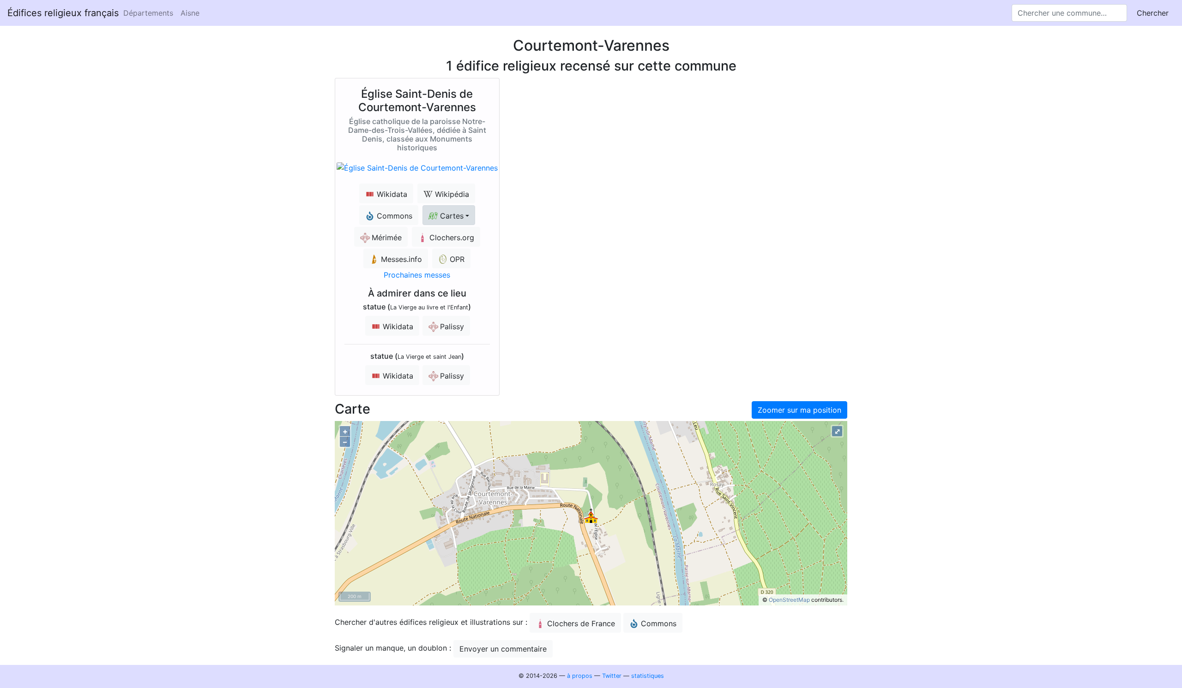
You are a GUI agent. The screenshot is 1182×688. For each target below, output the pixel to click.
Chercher (1153, 13)
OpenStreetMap (789, 599)
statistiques (647, 675)
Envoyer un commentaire (503, 648)
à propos (579, 675)
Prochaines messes (417, 274)
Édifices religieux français (63, 12)
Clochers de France (581, 623)
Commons (658, 623)
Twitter (611, 675)
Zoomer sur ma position (799, 410)
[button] (448, 215)
